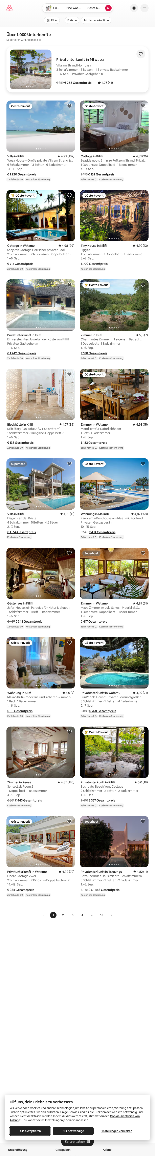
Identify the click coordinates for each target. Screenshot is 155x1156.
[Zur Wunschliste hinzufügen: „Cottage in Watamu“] (69, 195)
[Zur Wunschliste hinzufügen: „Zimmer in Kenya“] (69, 732)
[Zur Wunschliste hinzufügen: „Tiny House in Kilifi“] (143, 195)
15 (101, 915)
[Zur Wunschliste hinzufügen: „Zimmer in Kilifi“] (143, 284)
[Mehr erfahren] (40, 40)
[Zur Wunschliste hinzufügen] (140, 54)
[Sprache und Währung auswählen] (134, 8)
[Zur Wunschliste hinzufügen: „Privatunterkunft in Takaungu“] (143, 821)
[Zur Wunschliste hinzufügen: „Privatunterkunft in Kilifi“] (69, 284)
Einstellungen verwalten (116, 1131)
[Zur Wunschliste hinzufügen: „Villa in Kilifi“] (69, 463)
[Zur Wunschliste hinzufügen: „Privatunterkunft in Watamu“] (143, 642)
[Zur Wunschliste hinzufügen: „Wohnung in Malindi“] (143, 463)
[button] (77, 83)
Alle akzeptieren (30, 1131)
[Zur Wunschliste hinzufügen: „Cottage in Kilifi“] (143, 106)
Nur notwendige (73, 1131)
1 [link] (53, 915)
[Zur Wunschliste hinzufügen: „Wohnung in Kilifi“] (69, 642)
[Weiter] (111, 915)
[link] (44, 915)
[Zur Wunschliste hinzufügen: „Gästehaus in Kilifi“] (69, 553)
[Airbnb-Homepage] (9, 8)
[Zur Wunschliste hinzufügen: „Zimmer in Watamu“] (143, 374)
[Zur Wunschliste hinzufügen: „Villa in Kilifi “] (69, 106)
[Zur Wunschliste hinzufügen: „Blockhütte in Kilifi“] (69, 374)
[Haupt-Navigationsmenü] (144, 8)
